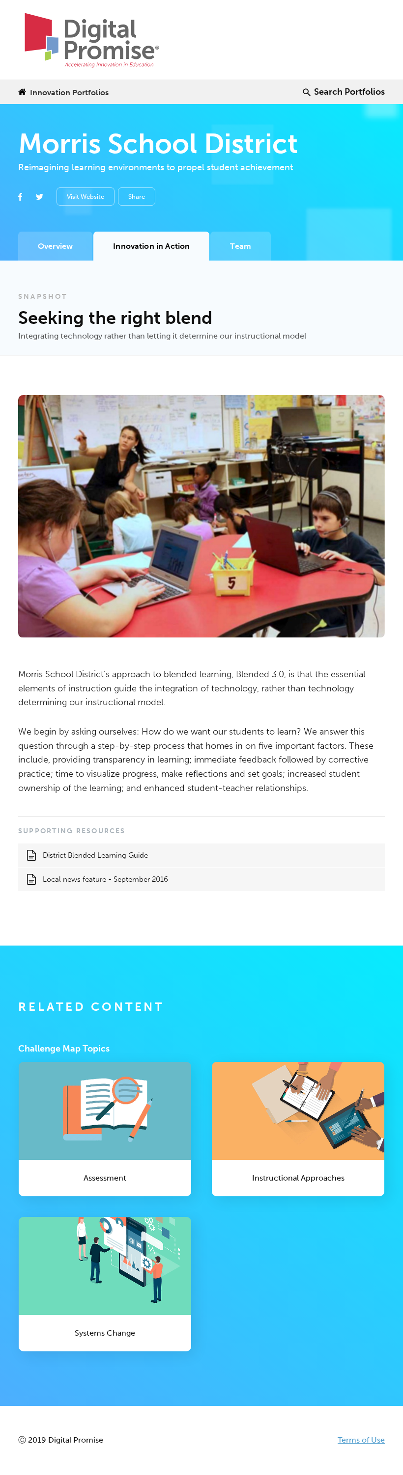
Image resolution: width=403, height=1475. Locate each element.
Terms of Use (361, 1440)
